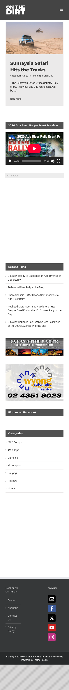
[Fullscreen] (59, 161)
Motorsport (38, 75)
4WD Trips (13, 450)
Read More (15, 99)
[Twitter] (52, 618)
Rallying (49, 75)
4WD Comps (15, 442)
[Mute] (53, 161)
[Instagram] (52, 637)
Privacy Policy (12, 629)
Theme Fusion (40, 660)
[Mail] (52, 599)
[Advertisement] (34, 221)
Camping (13, 457)
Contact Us (12, 617)
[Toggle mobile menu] (61, 9)
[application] (34, 148)
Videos (11, 488)
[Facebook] (52, 608)
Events (11, 600)
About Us (13, 608)
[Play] (10, 161)
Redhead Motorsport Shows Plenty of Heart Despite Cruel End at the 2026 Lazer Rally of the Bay (34, 310)
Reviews (12, 480)
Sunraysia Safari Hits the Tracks (34, 38)
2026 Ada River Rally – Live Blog (26, 287)
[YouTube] (52, 627)
